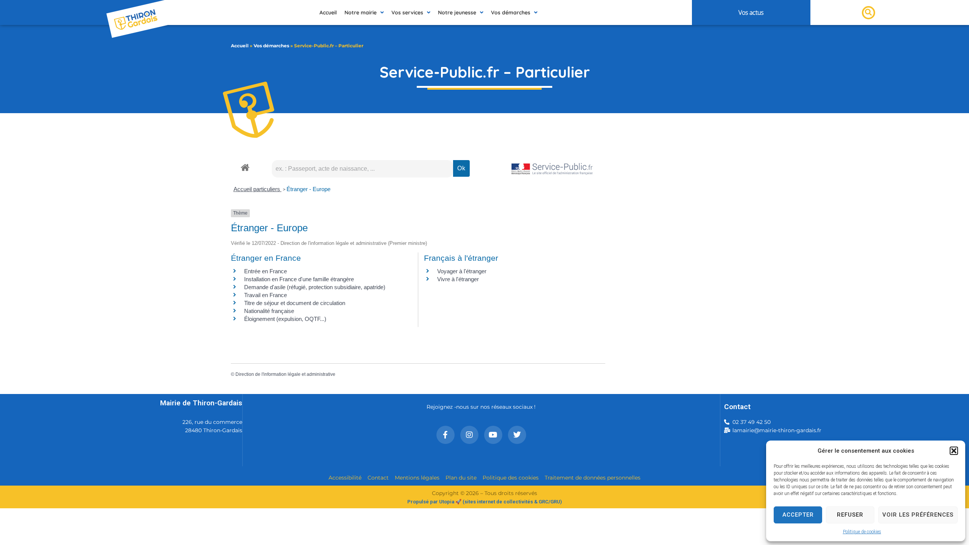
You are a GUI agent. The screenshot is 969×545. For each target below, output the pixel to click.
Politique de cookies (862, 531)
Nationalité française (269, 311)
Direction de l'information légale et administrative (285, 374)
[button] (954, 451)
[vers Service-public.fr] (552, 169)
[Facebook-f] (445, 435)
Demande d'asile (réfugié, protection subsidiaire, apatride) (314, 287)
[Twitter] (517, 435)
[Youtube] (493, 435)
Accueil (240, 45)
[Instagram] (469, 435)
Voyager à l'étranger (461, 271)
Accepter (798, 514)
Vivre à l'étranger (458, 279)
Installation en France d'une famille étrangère (299, 279)
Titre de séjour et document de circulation (294, 303)
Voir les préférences (917, 514)
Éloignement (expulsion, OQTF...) (285, 319)
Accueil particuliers (258, 189)
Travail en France (265, 295)
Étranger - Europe (308, 189)
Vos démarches (271, 45)
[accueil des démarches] (245, 167)
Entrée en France (265, 271)
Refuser (850, 514)
